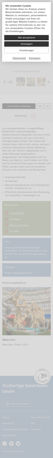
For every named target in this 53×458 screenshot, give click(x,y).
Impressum (34, 58)
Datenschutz (19, 58)
